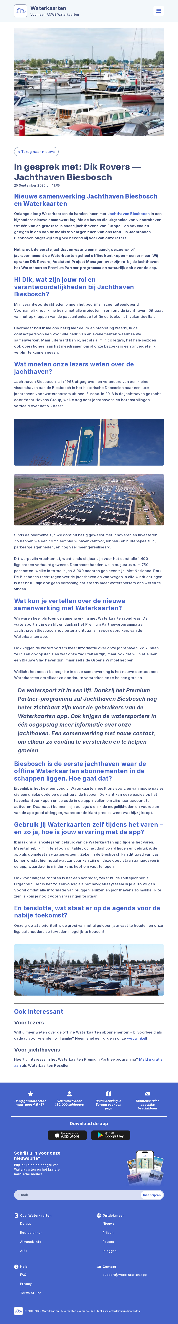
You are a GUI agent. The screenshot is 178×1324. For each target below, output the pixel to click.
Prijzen (108, 1232)
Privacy (26, 1284)
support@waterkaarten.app (125, 1274)
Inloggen (110, 1251)
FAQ (23, 1274)
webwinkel (136, 1038)
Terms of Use (30, 1293)
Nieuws (109, 1223)
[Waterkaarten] (18, 1311)
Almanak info (30, 1242)
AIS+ (23, 1251)
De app (25, 1223)
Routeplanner (31, 1232)
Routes (108, 1242)
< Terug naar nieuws (36, 151)
